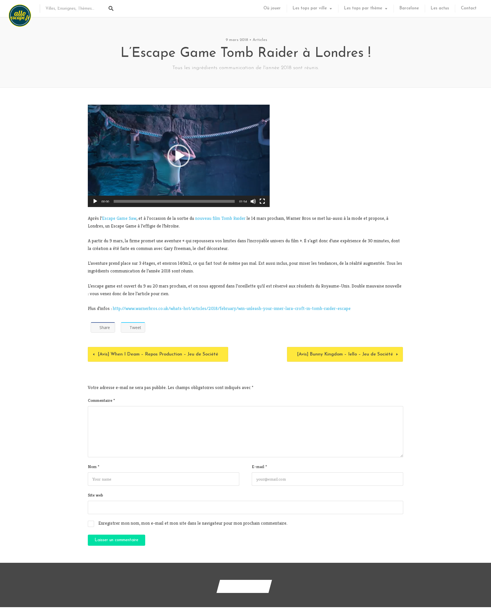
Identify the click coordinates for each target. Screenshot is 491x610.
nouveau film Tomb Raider (220, 218)
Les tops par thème (363, 8)
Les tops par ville (310, 8)
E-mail (259, 466)
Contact (469, 8)
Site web (95, 495)
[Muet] (253, 201)
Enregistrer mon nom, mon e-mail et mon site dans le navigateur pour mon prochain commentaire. (192, 523)
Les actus (440, 8)
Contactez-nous (244, 586)
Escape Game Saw (119, 218)
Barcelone (409, 8)
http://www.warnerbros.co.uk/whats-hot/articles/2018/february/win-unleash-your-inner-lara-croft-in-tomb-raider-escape (232, 308)
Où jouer (272, 8)
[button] (178, 155)
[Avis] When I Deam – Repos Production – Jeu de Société (158, 354)
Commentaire (101, 400)
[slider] (174, 201)
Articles (260, 40)
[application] (179, 156)
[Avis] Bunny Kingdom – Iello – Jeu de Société (345, 354)
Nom (93, 466)
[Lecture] (95, 201)
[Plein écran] (262, 201)
